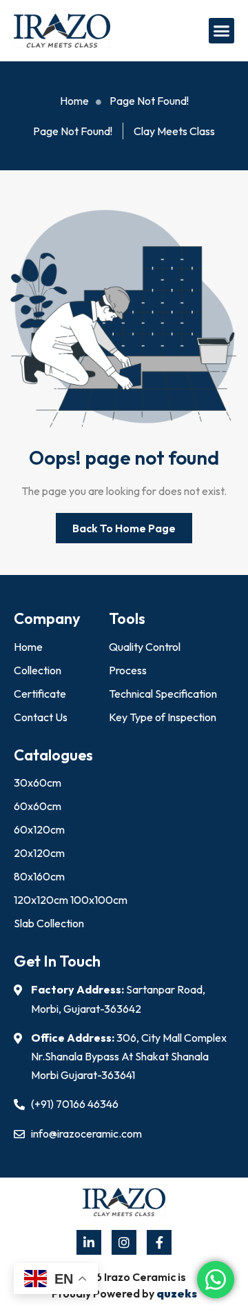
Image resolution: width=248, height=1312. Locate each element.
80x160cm (39, 876)
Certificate (40, 693)
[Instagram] (124, 1242)
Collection (37, 670)
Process (128, 670)
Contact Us (41, 717)
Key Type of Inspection (162, 717)
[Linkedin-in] (88, 1242)
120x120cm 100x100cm (70, 900)
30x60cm (37, 782)
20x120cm (39, 853)
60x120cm (39, 829)
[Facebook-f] (159, 1242)
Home (28, 647)
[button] (222, 31)
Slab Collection (49, 923)
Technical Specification (163, 693)
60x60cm (37, 806)
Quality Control (144, 647)
